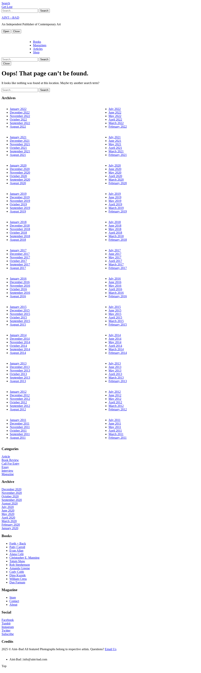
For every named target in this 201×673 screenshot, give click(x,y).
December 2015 (20, 310)
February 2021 (118, 155)
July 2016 (115, 278)
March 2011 (116, 434)
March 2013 (116, 377)
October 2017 (18, 261)
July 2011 (115, 420)
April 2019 (115, 204)
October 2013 (18, 374)
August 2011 (18, 437)
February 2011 (118, 437)
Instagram (8, 627)
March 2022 (116, 123)
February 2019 (118, 211)
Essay (5, 467)
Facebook (8, 620)
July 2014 (115, 335)
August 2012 (18, 409)
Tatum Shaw (17, 561)
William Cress (18, 579)
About (13, 604)
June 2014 (115, 338)
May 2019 (115, 200)
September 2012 (20, 405)
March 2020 (116, 179)
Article (6, 456)
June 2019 (115, 197)
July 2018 (115, 222)
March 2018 (116, 236)
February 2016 (118, 296)
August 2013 (18, 381)
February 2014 (118, 352)
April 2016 (115, 289)
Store (12, 597)
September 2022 (20, 123)
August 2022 (18, 126)
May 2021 (115, 144)
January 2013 (18, 363)
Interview (7, 470)
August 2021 (18, 155)
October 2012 (18, 402)
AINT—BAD (10, 17)
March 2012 (116, 405)
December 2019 (20, 197)
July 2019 (115, 193)
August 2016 (18, 296)
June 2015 (115, 310)
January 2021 (18, 137)
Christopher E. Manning (24, 557)
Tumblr (6, 623)
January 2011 (18, 420)
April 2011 (115, 430)
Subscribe (8, 634)
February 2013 (118, 381)
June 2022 (115, 112)
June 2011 (115, 423)
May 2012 (115, 398)
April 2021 (115, 147)
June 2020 (115, 169)
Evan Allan (16, 550)
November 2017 (20, 257)
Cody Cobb (16, 571)
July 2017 (115, 250)
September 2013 (20, 377)
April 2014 (115, 345)
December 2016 (20, 282)
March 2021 (116, 151)
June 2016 (115, 282)
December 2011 (19, 423)
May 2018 (115, 229)
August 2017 (18, 268)
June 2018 (115, 225)
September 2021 (20, 151)
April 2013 (115, 374)
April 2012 (115, 402)
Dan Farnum (17, 582)
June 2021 (115, 140)
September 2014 (20, 349)
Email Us (110, 649)
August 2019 (18, 211)
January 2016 (18, 278)
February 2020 (118, 183)
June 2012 (115, 395)
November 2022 (20, 116)
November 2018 (20, 229)
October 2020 (18, 176)
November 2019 (20, 200)
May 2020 (115, 172)
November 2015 (20, 314)
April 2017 (115, 261)
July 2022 (115, 109)
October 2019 (18, 204)
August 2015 (18, 324)
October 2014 (18, 345)
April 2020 (115, 176)
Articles (38, 48)
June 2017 (115, 253)
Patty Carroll (17, 547)
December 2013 (20, 367)
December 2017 (20, 253)
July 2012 (115, 391)
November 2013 (20, 370)
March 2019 (116, 208)
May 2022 (115, 116)
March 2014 (116, 349)
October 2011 (18, 430)
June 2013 (115, 367)
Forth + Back (17, 543)
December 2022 (20, 112)
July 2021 (115, 137)
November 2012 (20, 398)
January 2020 (18, 165)
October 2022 (18, 119)
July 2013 (115, 363)
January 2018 (18, 222)
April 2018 (115, 232)
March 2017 (116, 264)
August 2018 (18, 239)
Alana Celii (16, 554)
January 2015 (18, 307)
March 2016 (116, 292)
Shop (36, 52)
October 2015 (18, 317)
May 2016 (115, 285)
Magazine (8, 474)
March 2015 (116, 321)
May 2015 (115, 314)
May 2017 (115, 257)
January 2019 (18, 193)
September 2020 (20, 179)
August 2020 (18, 183)
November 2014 (20, 342)
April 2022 (115, 119)
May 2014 (115, 342)
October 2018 (18, 232)
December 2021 (20, 140)
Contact (14, 601)
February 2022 (118, 126)
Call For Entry (10, 463)
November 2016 (20, 285)
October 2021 (18, 147)
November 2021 (20, 144)
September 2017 (20, 264)
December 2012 (20, 395)
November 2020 (20, 172)
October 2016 (18, 289)
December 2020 (20, 169)
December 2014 (20, 338)
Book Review (10, 460)
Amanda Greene (19, 568)
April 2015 (115, 317)
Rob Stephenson (19, 564)
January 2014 (18, 335)
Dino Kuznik (17, 575)
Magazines (39, 45)
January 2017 (18, 250)
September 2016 (20, 292)
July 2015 (115, 307)
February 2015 (118, 324)
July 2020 (115, 165)
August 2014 (18, 352)
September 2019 (20, 208)
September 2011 (20, 434)
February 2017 (118, 268)
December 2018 (20, 225)
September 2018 (20, 236)
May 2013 (115, 370)
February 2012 (118, 409)
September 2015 (20, 321)
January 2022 (18, 109)
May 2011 (115, 427)
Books (37, 41)
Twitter (6, 630)
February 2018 (118, 239)
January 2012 (18, 391)
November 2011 (20, 427)
